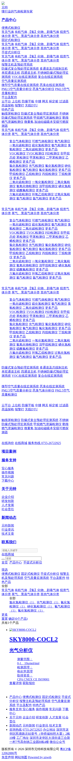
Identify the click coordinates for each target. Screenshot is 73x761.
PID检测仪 (52, 153)
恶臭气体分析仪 (43, 89)
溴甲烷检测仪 (48, 186)
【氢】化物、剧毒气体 (43, 31)
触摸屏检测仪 (11, 113)
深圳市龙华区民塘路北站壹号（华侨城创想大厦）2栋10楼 (39, 733)
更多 (5, 614)
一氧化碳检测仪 (20, 145)
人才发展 (8, 505)
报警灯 (19, 105)
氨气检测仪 (59, 145)
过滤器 (64, 101)
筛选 (5, 569)
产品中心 (9, 20)
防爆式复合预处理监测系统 (20, 68)
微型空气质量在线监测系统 (20, 85)
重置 (5, 618)
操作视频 (8, 472)
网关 (45, 101)
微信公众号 (57, 741)
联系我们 (9, 542)
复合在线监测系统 (50, 76)
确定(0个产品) (18, 618)
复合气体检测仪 (20, 141)
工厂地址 (22, 737)
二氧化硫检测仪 (20, 182)
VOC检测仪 (17, 153)
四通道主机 (29, 72)
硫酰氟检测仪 (25, 190)
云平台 (6, 101)
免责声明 (8, 757)
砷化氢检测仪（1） (40, 606)
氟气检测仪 (30, 169)
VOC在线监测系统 (24, 76)
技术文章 (8, 533)
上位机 (16, 101)
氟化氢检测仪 (48, 169)
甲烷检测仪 (17, 174)
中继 (38, 101)
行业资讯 (8, 529)
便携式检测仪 (11, 27)
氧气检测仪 (62, 141)
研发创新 (8, 501)
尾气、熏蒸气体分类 (26, 36)
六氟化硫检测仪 (20, 194)
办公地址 (49, 729)
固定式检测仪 (11, 40)
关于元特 (9, 489)
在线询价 (8, 443)
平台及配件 (9, 97)
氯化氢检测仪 (18, 165)
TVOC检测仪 (35, 153)
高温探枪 (8, 105)
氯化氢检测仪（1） (22, 602)
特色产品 (8, 109)
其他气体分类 (49, 36)
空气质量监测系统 (14, 81)
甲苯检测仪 (37, 157)
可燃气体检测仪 (43, 141)
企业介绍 (8, 497)
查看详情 (15, 683)
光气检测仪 (36, 165)
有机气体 (21, 31)
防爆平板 (28, 101)
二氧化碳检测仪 (33, 149)
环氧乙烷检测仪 (43, 194)
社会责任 (8, 509)
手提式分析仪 (11, 52)
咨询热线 (15, 729)
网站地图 (21, 757)
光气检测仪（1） (48, 602)
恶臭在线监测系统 (52, 85)
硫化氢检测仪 (41, 145)
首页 (5, 562)
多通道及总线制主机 (54, 68)
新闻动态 (9, 517)
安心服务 (8, 468)
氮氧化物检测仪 (27, 186)
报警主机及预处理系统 (17, 64)
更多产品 (51, 149)
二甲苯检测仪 (55, 157)
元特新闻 (8, 525)
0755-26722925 (44, 443)
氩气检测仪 (40, 198)
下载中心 (8, 480)
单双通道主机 (11, 72)
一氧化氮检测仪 (43, 182)
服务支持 (9, 460)
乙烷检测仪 (33, 174)
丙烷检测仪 (50, 174)
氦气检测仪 (24, 198)
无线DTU (31, 105)
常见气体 (8, 31)
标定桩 (53, 101)
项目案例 (9, 451)
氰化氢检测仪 (54, 165)
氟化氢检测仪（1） (31, 610)
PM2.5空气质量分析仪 (17, 89)
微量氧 (28, 121)
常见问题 (8, 476)
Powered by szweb (39, 757)
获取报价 (29, 683)
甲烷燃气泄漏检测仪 (47, 117)
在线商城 (21, 443)
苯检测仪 (22, 157)
